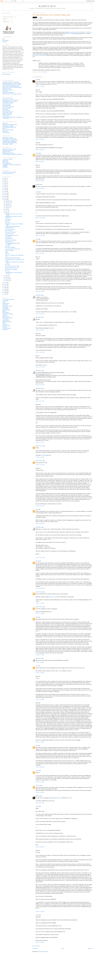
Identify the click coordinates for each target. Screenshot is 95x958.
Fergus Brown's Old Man (8, 313)
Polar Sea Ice (5, 91)
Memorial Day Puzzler (10, 229)
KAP (37, 79)
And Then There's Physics (8, 99)
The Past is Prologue (9, 250)
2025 (5, 180)
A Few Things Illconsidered (8, 299)
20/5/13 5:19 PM (40, 86)
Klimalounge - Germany (8, 144)
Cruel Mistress (6, 307)
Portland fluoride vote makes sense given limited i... (13, 217)
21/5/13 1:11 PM (40, 603)
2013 (5, 199)
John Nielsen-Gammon (7, 317)
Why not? (7, 253)
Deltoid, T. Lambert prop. (8, 150)
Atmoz (4, 302)
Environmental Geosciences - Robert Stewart (12, 83)
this (40, 60)
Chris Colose (5, 304)
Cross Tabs (7, 245)
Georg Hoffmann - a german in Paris (10, 140)
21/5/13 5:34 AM (40, 457)
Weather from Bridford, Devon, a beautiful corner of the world (13, 117)
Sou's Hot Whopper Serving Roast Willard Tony (12, 154)
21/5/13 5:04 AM (40, 384)
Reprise (6, 252)
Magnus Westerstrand (7, 321)
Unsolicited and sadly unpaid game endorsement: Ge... (12, 227)
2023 (5, 183)
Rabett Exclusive (57, 797)
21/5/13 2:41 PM (40, 699)
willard (37, 192)
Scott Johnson (44, 455)
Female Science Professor (8, 173)
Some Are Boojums (7, 328)
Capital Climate (6, 303)
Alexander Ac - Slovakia (8, 137)
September (7, 206)
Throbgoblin (5, 167)
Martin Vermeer (39, 445)
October (7, 204)
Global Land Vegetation (7, 90)
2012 (5, 282)
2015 (5, 196)
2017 (5, 193)
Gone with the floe (9, 230)
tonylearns (38, 785)
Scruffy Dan (5, 131)
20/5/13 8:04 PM (40, 139)
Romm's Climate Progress (8, 129)
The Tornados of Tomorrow (10, 240)
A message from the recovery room (12, 249)
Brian (37, 239)
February (7, 278)
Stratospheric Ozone (7, 88)
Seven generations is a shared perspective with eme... (13, 273)
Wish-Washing (8, 237)
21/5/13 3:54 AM (40, 352)
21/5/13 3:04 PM (40, 767)
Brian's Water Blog (7, 74)
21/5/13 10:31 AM (40, 557)
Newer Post (35, 948)
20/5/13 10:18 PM (40, 188)
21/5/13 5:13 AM (40, 442)
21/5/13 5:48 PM (40, 792)
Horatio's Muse (6, 316)
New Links (7, 264)
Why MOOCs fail (9, 238)
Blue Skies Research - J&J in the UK (10, 100)
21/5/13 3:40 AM (40, 330)
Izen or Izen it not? (6, 104)
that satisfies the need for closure (39, 55)
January (7, 280)
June (6, 211)
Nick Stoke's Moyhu (7, 108)
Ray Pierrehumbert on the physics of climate (12, 84)
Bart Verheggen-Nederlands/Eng (9, 138)
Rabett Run (47, 6)
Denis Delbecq (6, 312)
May (6, 212)
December (7, 201)
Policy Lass (5, 324)
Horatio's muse (6, 162)
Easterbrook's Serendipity (8, 102)
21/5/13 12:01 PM (40, 588)
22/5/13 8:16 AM (40, 911)
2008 (5, 289)
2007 (5, 290)
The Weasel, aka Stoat (7, 114)
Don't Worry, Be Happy (10, 247)
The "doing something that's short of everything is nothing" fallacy (51, 15)
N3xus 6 (4, 323)
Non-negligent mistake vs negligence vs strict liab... (14, 260)
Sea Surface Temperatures (8, 92)
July (6, 209)
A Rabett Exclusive (9, 241)
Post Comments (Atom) (43, 951)
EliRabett (38, 184)
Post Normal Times (7, 325)
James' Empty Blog (7, 105)
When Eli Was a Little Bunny (11, 269)
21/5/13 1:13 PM (40, 613)
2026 (5, 178)
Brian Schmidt (6, 40)
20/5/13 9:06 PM (40, 161)
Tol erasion (7, 222)
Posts (5, 19)
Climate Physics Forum (7, 306)
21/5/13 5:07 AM (40, 401)
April (6, 275)
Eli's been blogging (71, 33)
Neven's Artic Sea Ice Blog (8, 106)
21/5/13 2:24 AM (40, 291)
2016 (5, 194)
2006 (5, 292)
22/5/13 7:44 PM (40, 942)
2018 (5, 191)
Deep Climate (5, 308)
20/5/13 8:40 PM (40, 149)
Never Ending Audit (7, 163)
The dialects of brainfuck (10, 232)
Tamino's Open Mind (7, 113)
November (7, 202)
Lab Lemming (5, 319)
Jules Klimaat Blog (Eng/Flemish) (10, 142)
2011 (5, 284)
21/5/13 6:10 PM (40, 802)
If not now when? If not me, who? (12, 267)
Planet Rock (7, 220)
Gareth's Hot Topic (6, 151)
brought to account (52, 596)
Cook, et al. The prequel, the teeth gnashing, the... (14, 255)
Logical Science (6, 320)
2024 (5, 181)
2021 (5, 186)
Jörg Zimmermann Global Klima (9, 141)
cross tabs (70, 797)
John (3, 38)
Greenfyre (5, 315)
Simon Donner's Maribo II (8, 112)
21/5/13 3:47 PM (40, 782)
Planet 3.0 (5, 128)
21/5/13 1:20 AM (40, 253)
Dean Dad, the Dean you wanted (9, 172)
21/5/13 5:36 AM (40, 464)
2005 (5, 294)
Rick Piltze (5, 327)
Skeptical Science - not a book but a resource (12, 93)
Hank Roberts (38, 295)
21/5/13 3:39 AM (40, 313)
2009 (5, 287)
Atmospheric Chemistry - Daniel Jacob (11, 82)
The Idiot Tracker (6, 132)
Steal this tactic (8, 219)
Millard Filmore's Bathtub (8, 126)
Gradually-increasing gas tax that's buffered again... (14, 224)
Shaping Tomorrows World (8, 153)
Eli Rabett (5, 41)
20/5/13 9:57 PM (40, 180)
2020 (5, 188)
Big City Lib (5, 123)
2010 (5, 286)
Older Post (90, 948)
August (7, 207)
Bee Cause (7, 270)
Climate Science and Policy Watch (10, 124)
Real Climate (5, 109)
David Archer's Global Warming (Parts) (11, 86)
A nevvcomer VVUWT (7, 159)
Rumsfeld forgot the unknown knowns (13, 257)
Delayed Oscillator (6, 310)
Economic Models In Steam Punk (12, 266)
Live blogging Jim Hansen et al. (11, 235)
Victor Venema (6, 115)
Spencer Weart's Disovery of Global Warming (12, 87)
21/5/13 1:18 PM (40, 654)
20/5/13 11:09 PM (40, 235)
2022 (5, 185)
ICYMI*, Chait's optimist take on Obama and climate (14, 262)
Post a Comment (36, 946)
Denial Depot (5, 160)
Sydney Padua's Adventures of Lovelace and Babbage (12, 165)
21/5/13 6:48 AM (40, 505)
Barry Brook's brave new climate (9, 149)
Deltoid (4, 311)
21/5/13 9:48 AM (40, 523)
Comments (6, 21)
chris (37, 617)
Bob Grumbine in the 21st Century (10, 101)
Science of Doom (6, 110)
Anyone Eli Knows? (9, 233)
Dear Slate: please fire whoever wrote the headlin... (13, 214)
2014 (5, 198)
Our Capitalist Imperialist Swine (9, 127)
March (6, 277)
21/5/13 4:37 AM (40, 367)
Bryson (37, 153)
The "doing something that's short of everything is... (12, 243)
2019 (5, 189)
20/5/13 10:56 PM (40, 217)
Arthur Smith (5, 300)
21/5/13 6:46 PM (40, 847)
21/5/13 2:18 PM (40, 662)
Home (62, 948)
